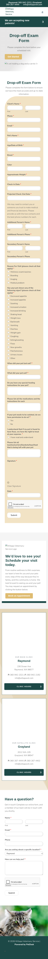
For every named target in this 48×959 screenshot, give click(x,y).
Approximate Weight (17, 174)
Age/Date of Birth (15, 145)
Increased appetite (18, 300)
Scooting (14, 303)
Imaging (13, 279)
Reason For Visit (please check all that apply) (23, 267)
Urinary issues (16, 354)
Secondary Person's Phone (18, 256)
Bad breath (15, 321)
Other (12, 358)
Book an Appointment (19, 596)
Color (9, 165)
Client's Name (14, 104)
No (11, 424)
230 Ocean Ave (24, 666)
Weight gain (15, 332)
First (8, 112)
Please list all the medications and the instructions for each (23, 400)
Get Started (13, 57)
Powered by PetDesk (24, 944)
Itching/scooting (17, 340)
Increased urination (18, 307)
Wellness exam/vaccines (20, 272)
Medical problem (17, 283)
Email (10, 126)
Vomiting (14, 325)
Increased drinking (18, 310)
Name (8, 818)
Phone (10, 116)
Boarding (14, 275)
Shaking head (16, 314)
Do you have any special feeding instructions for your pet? (21, 384)
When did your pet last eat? (19, 363)
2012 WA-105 (24, 752)
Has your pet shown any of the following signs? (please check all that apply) (23, 290)
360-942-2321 (24, 2)
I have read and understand (21, 437)
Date (10, 491)
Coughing (14, 336)
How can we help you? (15, 859)
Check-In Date (14, 184)
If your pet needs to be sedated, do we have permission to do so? (24, 416)
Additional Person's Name (19, 222)
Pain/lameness (16, 351)
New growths (16, 347)
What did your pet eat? (17, 373)
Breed (10, 155)
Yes (11, 420)
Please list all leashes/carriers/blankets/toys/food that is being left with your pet (22, 445)
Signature (12, 461)
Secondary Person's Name (18, 244)
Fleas (12, 343)
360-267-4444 (12, 4)
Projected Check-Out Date (19, 194)
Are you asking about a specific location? (23, 849)
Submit (14, 515)
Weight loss (15, 318)
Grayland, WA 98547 (24, 755)
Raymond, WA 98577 (24, 669)
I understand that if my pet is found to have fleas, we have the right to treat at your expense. (23, 431)
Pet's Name (12, 135)
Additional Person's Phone (19, 234)
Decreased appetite (18, 296)
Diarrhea (14, 329)
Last (26, 112)
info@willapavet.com (24, 678)
